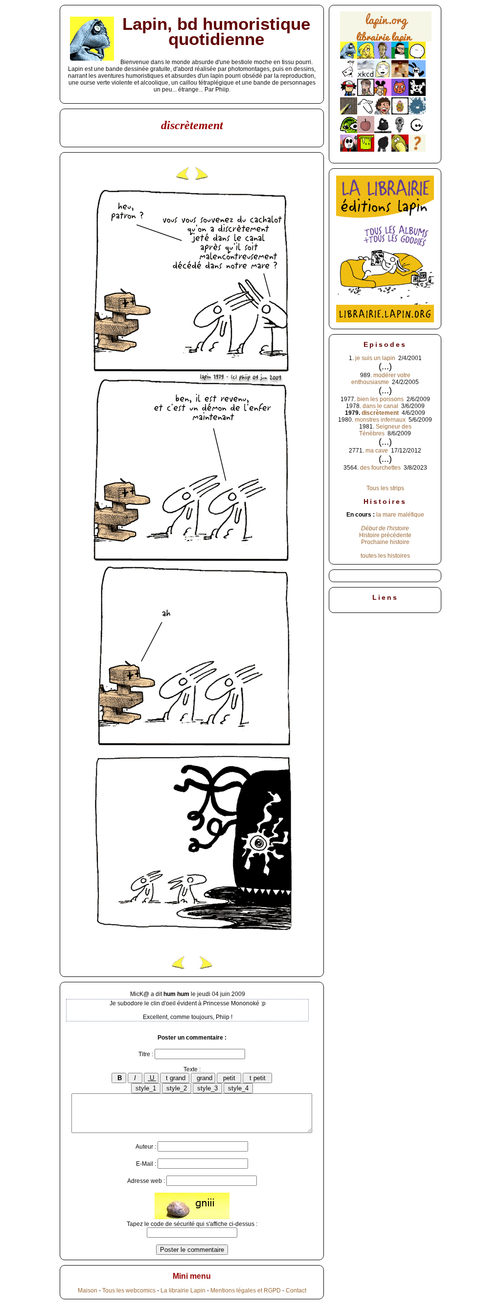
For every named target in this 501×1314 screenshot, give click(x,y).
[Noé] (348, 112)
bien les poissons (380, 399)
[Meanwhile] (417, 112)
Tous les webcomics (129, 1290)
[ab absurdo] (417, 56)
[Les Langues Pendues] (348, 131)
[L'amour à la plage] (400, 112)
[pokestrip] (348, 94)
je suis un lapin (375, 358)
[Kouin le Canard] (400, 149)
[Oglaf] (365, 56)
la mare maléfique (400, 514)
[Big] (400, 75)
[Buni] (417, 75)
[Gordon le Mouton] (365, 112)
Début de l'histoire (385, 528)
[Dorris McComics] (400, 94)
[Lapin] (348, 56)
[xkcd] (365, 75)
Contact (296, 1290)
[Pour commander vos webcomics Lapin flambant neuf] (386, 40)
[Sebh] (400, 56)
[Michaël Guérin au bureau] (382, 149)
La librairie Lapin (182, 1290)
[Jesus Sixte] (365, 94)
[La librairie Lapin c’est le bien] (385, 320)
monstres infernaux (380, 419)
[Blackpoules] (382, 131)
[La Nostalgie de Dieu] (417, 131)
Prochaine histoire (385, 542)
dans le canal (380, 406)
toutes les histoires (385, 555)
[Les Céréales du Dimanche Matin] (382, 56)
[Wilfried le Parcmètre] (400, 131)
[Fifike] (348, 75)
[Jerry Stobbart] (348, 149)
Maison (87, 1290)
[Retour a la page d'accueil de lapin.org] (386, 29)
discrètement (380, 412)
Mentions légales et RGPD (245, 1290)
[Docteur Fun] (382, 94)
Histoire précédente (385, 535)
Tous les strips (385, 488)
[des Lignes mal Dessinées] (382, 75)
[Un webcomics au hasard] (417, 149)
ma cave (376, 450)
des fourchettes (380, 467)
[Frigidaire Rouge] (365, 149)
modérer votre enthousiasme (380, 378)
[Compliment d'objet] (365, 131)
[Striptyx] (382, 112)
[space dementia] (417, 94)
